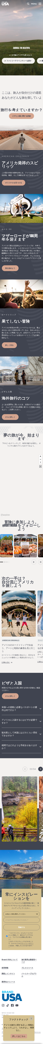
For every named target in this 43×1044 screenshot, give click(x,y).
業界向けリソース (8, 982)
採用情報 (5, 968)
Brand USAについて (10, 959)
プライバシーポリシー (21, 944)
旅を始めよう (10, 268)
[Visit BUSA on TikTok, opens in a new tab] (7, 1005)
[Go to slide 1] (1, 562)
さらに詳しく (10, 417)
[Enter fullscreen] (40, 466)
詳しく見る (9, 345)
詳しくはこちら (18, 1036)
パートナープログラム (29, 974)
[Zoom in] (40, 456)
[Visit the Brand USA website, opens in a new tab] (12, 996)
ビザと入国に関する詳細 (21, 116)
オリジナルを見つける (13, 183)
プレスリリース (27, 968)
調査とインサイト (8, 973)
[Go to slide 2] (4, 562)
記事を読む (6, 662)
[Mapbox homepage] (5, 515)
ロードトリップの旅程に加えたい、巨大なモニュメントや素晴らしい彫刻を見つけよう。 (18, 656)
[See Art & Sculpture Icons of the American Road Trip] (19, 613)
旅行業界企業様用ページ (29, 960)
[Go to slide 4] (7, 562)
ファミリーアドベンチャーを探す (19, 61)
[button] (25, 769)
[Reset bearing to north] (40, 462)
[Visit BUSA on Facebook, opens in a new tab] (12, 1005)
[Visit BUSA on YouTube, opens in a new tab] (16, 1005)
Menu (34, 4)
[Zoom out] (40, 459)
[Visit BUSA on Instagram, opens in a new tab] (3, 1005)
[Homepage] (5, 5)
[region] (21, 485)
